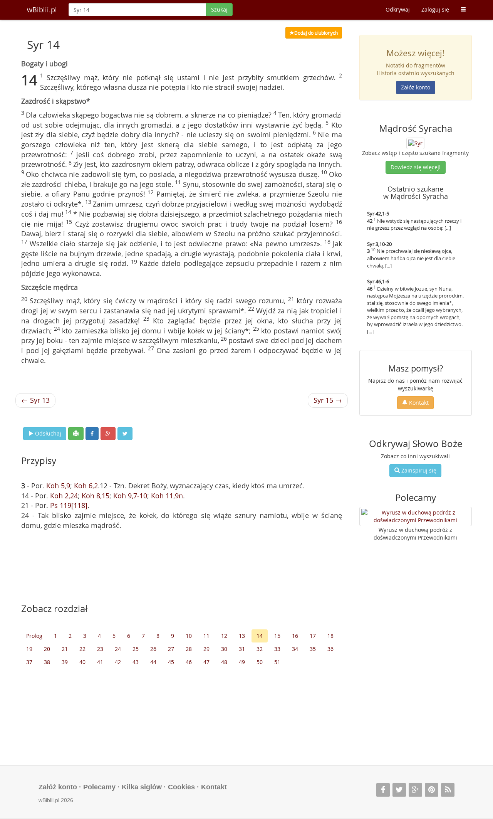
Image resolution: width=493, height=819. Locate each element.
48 (224, 662)
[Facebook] (383, 790)
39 (65, 662)
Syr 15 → (328, 400)
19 (29, 649)
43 (135, 662)
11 (206, 635)
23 (100, 649)
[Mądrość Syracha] (415, 142)
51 (277, 662)
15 (277, 635)
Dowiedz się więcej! (416, 167)
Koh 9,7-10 (130, 495)
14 (260, 635)
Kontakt (418, 402)
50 (260, 662)
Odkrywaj (398, 9)
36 (330, 649)
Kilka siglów (142, 787)
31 (242, 649)
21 (65, 649)
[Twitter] (399, 790)
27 (171, 649)
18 (330, 635)
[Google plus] (415, 790)
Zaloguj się (435, 9)
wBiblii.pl (42, 9)
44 (153, 662)
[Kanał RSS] (447, 790)
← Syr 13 (35, 400)
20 (47, 649)
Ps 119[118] (68, 505)
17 (313, 635)
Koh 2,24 (64, 495)
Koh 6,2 (86, 485)
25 (135, 649)
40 (82, 662)
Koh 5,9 (58, 485)
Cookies (181, 787)
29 (206, 649)
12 (224, 635)
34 (295, 649)
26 (153, 649)
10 (189, 635)
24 (118, 649)
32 (260, 649)
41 (100, 662)
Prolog (34, 635)
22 (82, 649)
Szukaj (219, 9)
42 (118, 662)
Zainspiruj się (418, 470)
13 (242, 635)
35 (313, 649)
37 (29, 662)
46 (189, 662)
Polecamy (99, 787)
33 (277, 649)
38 (47, 662)
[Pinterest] (431, 790)
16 (295, 635)
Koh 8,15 (95, 495)
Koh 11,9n (167, 495)
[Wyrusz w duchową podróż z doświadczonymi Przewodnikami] (415, 516)
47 (206, 662)
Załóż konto (415, 87)
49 (242, 662)
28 (189, 649)
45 (171, 662)
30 (224, 649)
